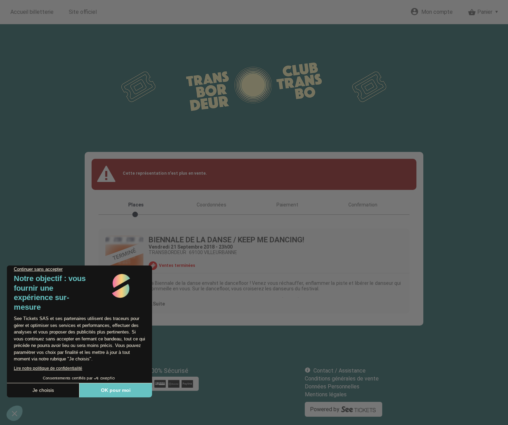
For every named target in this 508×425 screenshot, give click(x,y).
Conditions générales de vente (342, 378)
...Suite (157, 304)
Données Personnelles (332, 386)
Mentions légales (326, 394)
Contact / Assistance (339, 370)
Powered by (324, 409)
